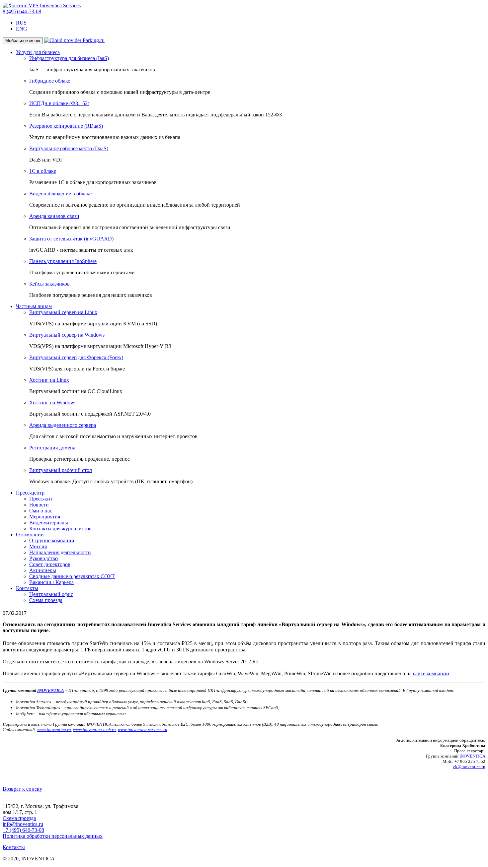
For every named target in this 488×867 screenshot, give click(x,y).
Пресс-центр (30, 493)
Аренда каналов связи (54, 216)
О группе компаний (51, 540)
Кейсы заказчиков (49, 284)
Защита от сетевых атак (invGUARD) (71, 238)
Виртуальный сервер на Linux (63, 312)
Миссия (38, 546)
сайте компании (431, 673)
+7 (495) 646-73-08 (23, 830)
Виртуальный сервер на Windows (67, 335)
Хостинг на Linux (49, 380)
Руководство (43, 558)
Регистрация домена (52, 447)
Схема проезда (45, 600)
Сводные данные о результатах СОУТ (72, 576)
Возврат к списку (22, 789)
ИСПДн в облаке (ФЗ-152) (59, 103)
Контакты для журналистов (60, 528)
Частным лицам (34, 306)
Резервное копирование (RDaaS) (66, 126)
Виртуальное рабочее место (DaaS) (68, 148)
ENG (21, 29)
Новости (39, 504)
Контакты (27, 588)
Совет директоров (49, 564)
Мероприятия (44, 516)
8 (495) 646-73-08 (22, 11)
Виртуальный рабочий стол (60, 470)
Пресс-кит (40, 498)
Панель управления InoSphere (63, 261)
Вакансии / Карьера (51, 582)
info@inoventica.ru (23, 824)
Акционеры (42, 570)
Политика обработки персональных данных (53, 836)
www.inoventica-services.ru (142, 729)
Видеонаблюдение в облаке (60, 193)
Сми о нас (40, 510)
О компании (30, 534)
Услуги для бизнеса (38, 52)
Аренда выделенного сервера (62, 425)
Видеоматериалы (48, 522)
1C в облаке (42, 171)
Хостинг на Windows (52, 402)
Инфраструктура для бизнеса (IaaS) (69, 58)
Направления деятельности (60, 552)
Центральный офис (51, 594)
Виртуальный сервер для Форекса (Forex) (76, 357)
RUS (21, 23)
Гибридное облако (49, 81)
